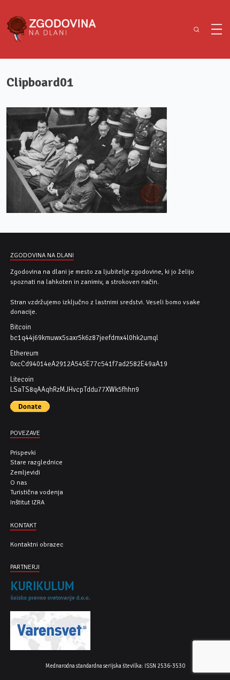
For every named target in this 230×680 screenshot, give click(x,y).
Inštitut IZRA (27, 502)
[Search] (196, 29)
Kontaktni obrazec (36, 544)
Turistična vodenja (36, 492)
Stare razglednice (36, 462)
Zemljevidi (25, 472)
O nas (18, 482)
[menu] (216, 29)
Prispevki (23, 452)
